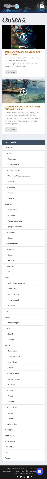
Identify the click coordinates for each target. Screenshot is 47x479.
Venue (10, 413)
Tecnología (9, 447)
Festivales (12, 159)
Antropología (13, 323)
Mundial (11, 232)
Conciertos (12, 351)
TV (9, 272)
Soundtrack (12, 407)
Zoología (11, 339)
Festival (11, 368)
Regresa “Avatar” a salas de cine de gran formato (23, 53)
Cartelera (32, 58)
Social (10, 334)
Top (6, 452)
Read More (10, 72)
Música (11, 181)
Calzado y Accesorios (16, 283)
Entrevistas (12, 362)
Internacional (9, 115)
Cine (37, 58)
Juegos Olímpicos (15, 227)
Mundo (7, 317)
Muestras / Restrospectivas (19, 176)
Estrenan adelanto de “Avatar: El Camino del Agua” (22, 108)
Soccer (10, 238)
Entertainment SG (12, 58)
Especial (11, 249)
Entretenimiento (11, 244)
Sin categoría (10, 441)
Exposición (12, 260)
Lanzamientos (9, 60)
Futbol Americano (15, 221)
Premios (11, 193)
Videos (7, 458)
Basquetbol (12, 210)
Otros (10, 390)
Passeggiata (9, 430)
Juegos (10, 266)
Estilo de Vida (13, 294)
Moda (7, 277)
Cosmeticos (12, 289)
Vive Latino (12, 424)
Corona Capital (14, 356)
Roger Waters (10, 435)
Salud (10, 328)
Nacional (11, 187)
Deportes (8, 204)
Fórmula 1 (12, 215)
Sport (10, 311)
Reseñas (11, 401)
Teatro (11, 198)
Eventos (11, 255)
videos (10, 418)
